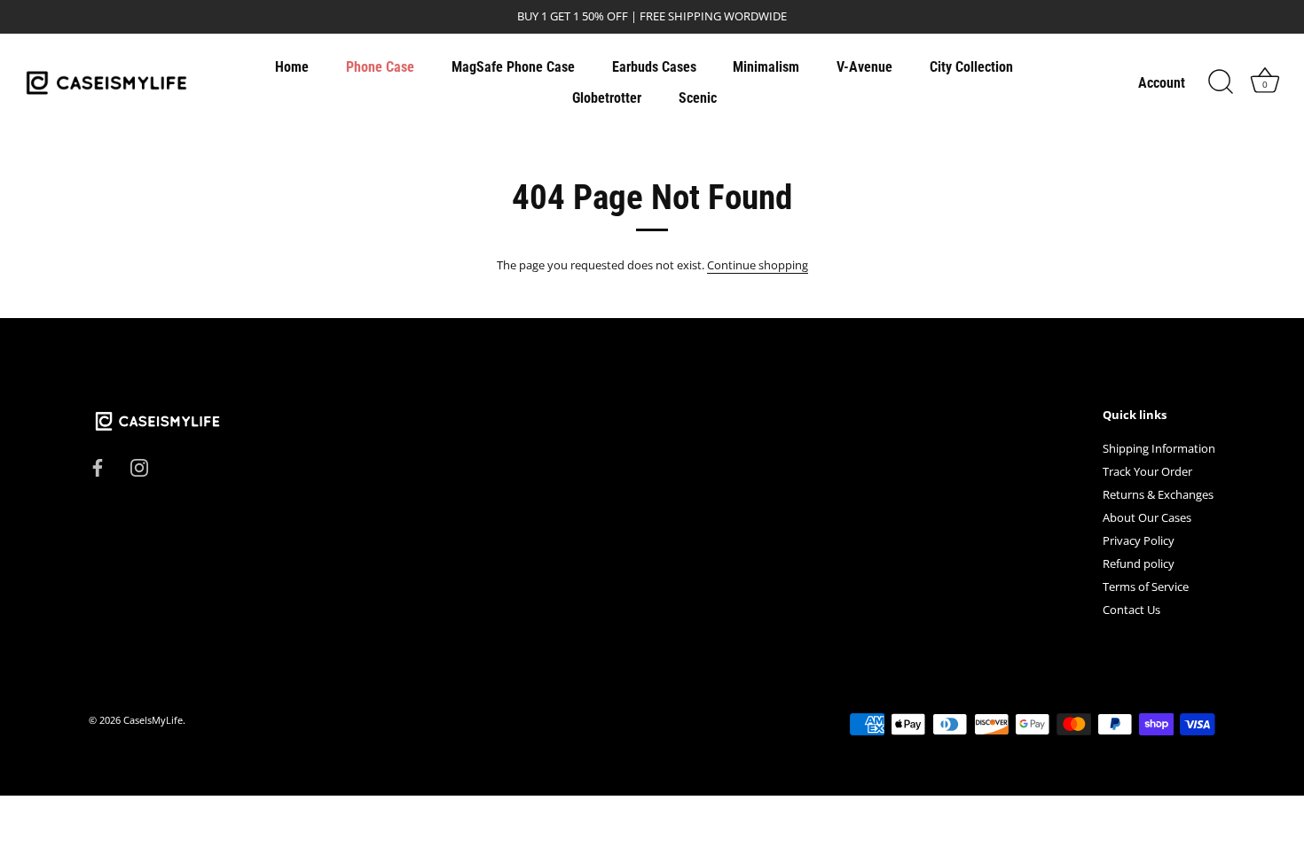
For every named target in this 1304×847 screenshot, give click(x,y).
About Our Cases (1147, 517)
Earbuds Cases (654, 66)
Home (292, 66)
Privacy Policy (1138, 540)
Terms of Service (1146, 586)
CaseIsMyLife (153, 720)
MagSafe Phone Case (513, 66)
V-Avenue (864, 66)
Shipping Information (1159, 448)
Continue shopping (757, 265)
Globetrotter (606, 97)
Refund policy (1138, 563)
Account (1161, 82)
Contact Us (1131, 610)
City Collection (971, 66)
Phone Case (380, 66)
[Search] (1220, 82)
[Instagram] (139, 466)
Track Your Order (1147, 471)
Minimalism (766, 66)
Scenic (698, 97)
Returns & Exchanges (1158, 494)
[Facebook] (97, 466)
